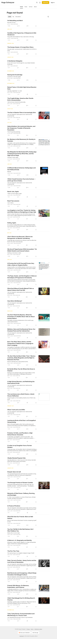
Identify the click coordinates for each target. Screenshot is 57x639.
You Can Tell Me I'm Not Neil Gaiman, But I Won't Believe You (20, 530)
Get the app (35, 632)
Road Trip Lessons (13, 201)
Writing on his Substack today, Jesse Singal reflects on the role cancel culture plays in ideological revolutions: (21, 373)
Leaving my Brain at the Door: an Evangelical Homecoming (21, 421)
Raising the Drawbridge (14, 75)
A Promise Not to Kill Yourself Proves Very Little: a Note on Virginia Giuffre (20, 264)
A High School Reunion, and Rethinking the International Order (20, 382)
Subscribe (45, 2)
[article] (28, 23)
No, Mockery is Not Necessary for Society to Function (21, 140)
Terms (32, 629)
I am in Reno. (10, 203)
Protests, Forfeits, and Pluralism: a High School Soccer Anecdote (20, 434)
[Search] (36, 2)
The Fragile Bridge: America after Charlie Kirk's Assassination (20, 99)
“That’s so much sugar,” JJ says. (14, 193)
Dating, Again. (11, 223)
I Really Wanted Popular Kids (16, 458)
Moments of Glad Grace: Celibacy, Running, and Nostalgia (21, 494)
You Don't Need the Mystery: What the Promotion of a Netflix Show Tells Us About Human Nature (21, 316)
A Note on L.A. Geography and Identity (19, 540)
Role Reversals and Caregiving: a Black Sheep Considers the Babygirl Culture (21, 574)
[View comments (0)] (18, 219)
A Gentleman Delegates (14, 61)
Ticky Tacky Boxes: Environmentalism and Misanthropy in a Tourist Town (20, 614)
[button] (21, 6)
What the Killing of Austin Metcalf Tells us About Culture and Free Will (20, 289)
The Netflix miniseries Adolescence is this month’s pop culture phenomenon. (20, 321)
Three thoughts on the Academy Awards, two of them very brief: (21, 398)
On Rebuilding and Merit (15, 20)
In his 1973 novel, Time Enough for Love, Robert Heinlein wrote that (21, 63)
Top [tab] (13, 16)
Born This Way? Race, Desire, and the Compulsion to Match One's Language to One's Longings (20, 343)
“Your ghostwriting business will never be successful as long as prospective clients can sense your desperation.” (21, 474)
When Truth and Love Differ (16, 409)
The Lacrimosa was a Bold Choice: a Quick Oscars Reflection (20, 395)
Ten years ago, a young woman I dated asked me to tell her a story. (21, 49)
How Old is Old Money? (14, 301)
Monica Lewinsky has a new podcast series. (17, 361)
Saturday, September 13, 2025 (14, 91)
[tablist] (14, 16)
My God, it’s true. (11, 22)
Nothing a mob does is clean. (14, 253)
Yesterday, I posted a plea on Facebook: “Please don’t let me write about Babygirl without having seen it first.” (21, 602)
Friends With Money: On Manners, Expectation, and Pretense (18, 586)
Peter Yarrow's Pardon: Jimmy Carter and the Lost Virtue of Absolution (21, 561)
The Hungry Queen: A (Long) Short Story (20, 47)
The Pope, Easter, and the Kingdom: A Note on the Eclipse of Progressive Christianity (22, 277)
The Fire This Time (13, 551)
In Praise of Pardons (13, 506)
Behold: (9, 171)
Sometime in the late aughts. (14, 76)
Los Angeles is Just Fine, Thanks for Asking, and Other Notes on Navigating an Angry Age (21, 211)
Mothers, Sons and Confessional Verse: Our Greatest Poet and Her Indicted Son (21, 330)
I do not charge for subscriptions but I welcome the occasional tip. (19, 115)
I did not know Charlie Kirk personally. (16, 102)
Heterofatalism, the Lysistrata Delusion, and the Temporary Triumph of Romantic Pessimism (21, 128)
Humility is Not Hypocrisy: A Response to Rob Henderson (21, 34)
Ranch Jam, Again (13, 191)
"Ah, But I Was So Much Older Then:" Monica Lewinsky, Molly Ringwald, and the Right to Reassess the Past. (21, 357)
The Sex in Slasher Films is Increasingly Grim (21, 112)
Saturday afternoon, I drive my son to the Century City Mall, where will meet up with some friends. (21, 460)
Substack (22, 636)
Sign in (52, 2)
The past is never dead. (12, 157)
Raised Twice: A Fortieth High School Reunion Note (21, 88)
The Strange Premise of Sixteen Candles (20, 482)
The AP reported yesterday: (13, 132)
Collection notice (38, 629)
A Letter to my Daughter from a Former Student (19, 446)
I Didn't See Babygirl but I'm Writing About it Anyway (21, 599)
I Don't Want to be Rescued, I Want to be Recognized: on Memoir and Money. (20, 237)
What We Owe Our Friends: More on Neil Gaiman (20, 517)
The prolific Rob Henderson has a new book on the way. (20, 36)
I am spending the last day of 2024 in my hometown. (20, 617)
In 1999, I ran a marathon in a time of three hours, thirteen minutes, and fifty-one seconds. (21, 497)
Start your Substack (25, 632)
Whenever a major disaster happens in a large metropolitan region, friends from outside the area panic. (21, 543)
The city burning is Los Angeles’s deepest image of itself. (20, 553)
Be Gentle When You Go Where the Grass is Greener (21, 370)
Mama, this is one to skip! (13, 533)
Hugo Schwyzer (14, 24)
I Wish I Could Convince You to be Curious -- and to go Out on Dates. (21, 180)
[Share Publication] (40, 2)
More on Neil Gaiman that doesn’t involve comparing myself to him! (21, 521)
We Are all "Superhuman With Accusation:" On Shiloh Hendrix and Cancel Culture (22, 250)
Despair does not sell (14, 472)
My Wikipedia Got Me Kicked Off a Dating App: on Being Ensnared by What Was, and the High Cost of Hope (22, 153)
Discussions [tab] (18, 16)
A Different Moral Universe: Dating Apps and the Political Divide (21, 168)
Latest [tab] (9, 16)
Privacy (28, 629)
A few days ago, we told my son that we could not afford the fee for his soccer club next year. (21, 241)
